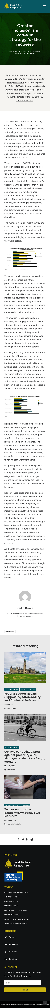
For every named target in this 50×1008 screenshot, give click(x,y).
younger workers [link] (29, 318)
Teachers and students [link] (32, 143)
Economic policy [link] (29, 52)
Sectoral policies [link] (28, 689)
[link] (25, 6)
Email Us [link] (13, 959)
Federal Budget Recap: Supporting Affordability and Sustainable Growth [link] (22, 697)
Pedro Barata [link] (30, 53)
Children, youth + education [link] (16, 892)
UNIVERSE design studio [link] (42, 1004)
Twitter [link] (12, 937)
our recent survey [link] (31, 223)
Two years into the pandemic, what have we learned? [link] (22, 813)
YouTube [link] (13, 952)
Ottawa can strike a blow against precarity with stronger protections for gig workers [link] (25, 756)
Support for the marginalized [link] (16, 919)
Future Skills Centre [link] (18, 86)
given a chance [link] (28, 442)
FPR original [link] (9, 631)
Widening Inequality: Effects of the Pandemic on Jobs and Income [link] (25, 97)
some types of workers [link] (15, 192)
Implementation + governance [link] (17, 805)
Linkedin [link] (13, 944)
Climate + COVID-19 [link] (11, 897)
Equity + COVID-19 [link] (11, 906)
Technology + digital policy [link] (16, 924)
